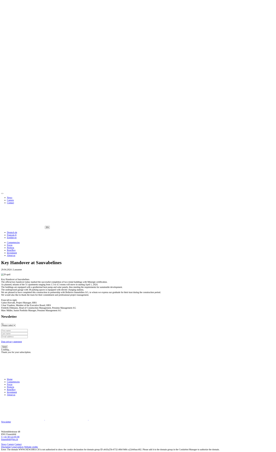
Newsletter (6, 422)
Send (4, 347)
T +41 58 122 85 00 (10, 437)
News (9, 197)
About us (11, 255)
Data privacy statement (11, 341)
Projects (10, 247)
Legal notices (18, 447)
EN (47, 227)
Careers (10, 200)
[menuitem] (12, 232)
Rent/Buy (11, 250)
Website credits (31, 447)
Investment (12, 253)
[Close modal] (2, 323)
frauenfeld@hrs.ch (9, 439)
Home (10, 379)
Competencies (13, 242)
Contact (10, 203)
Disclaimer (6, 447)
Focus (9, 245)
